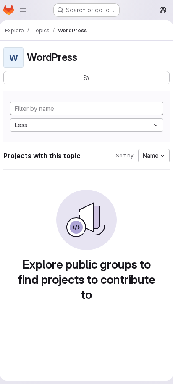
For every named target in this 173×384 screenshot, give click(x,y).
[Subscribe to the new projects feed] (86, 77)
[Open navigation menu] (23, 10)
